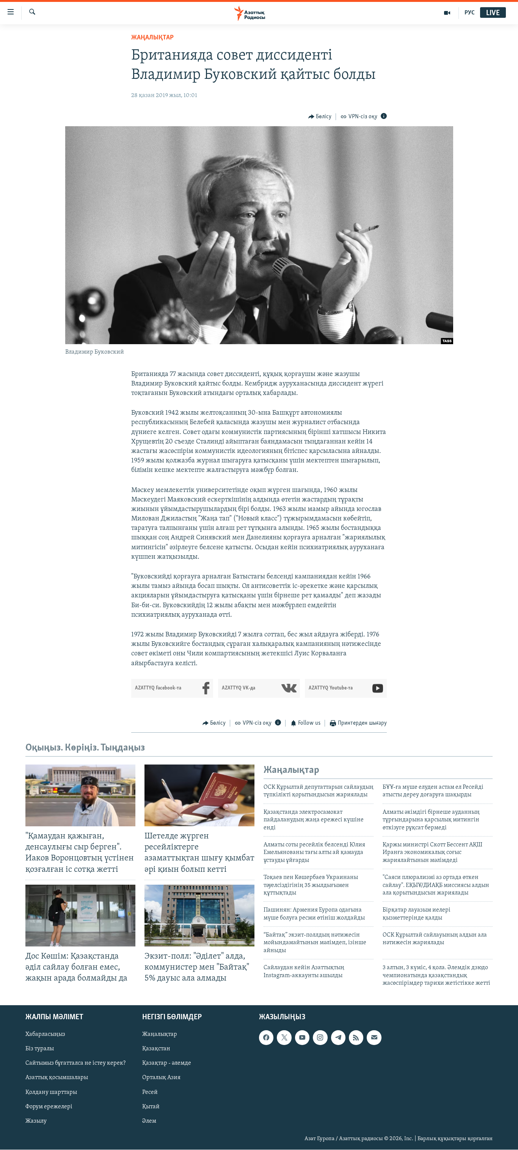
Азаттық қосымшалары (56, 1078)
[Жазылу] (374, 1038)
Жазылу (36, 1121)
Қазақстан (156, 1049)
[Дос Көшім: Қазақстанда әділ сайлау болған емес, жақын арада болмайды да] (80, 915)
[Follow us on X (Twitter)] (284, 1038)
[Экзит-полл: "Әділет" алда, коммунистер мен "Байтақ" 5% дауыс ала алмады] (199, 915)
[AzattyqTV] (447, 13)
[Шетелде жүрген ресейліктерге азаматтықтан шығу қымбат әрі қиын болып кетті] (199, 795)
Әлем (149, 1121)
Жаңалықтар (159, 1035)
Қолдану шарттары (51, 1092)
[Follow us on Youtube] (302, 1038)
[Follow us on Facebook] (266, 1038)
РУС (470, 13)
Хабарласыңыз (45, 1035)
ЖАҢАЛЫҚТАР (152, 37)
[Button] (320, 117)
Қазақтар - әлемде (166, 1064)
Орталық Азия (161, 1078)
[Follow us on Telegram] (338, 1038)
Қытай (151, 1107)
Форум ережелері (48, 1107)
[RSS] (356, 1038)
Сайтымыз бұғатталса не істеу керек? (75, 1064)
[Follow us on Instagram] (320, 1038)
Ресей (150, 1092)
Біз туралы (39, 1049)
